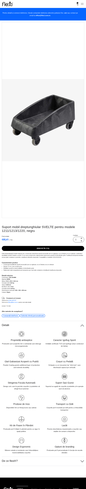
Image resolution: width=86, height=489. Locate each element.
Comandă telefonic (10, 316)
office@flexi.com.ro (42, 15)
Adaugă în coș (43, 248)
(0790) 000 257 (12, 300)
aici (65, 13)
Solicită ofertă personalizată (32, 316)
